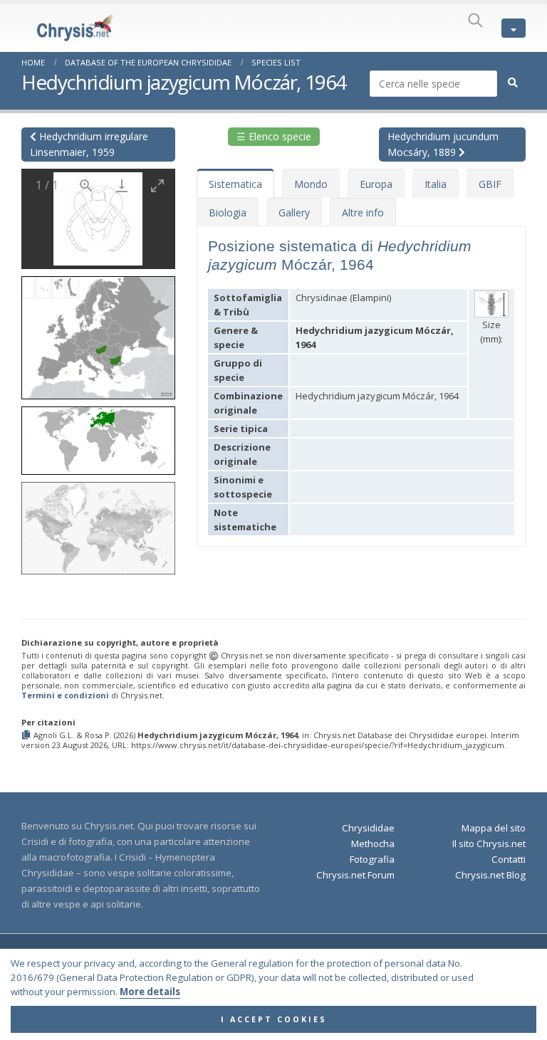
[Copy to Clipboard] (27, 735)
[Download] (122, 185)
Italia (435, 184)
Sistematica (235, 184)
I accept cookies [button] (274, 1019)
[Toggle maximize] (157, 185)
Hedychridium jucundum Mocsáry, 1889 (443, 144)
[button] (98, 333)
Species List (276, 62)
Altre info (363, 212)
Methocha (373, 843)
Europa (376, 184)
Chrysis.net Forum (355, 874)
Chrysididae (368, 827)
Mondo (311, 184)
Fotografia (372, 859)
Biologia (227, 212)
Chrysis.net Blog (490, 874)
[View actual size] (86, 185)
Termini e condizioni (65, 695)
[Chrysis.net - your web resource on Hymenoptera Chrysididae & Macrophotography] (60, 28)
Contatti (508, 859)
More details (150, 991)
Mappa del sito (494, 827)
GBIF (490, 184)
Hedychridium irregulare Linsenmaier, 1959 (89, 144)
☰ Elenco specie (273, 136)
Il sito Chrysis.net (489, 843)
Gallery (294, 212)
